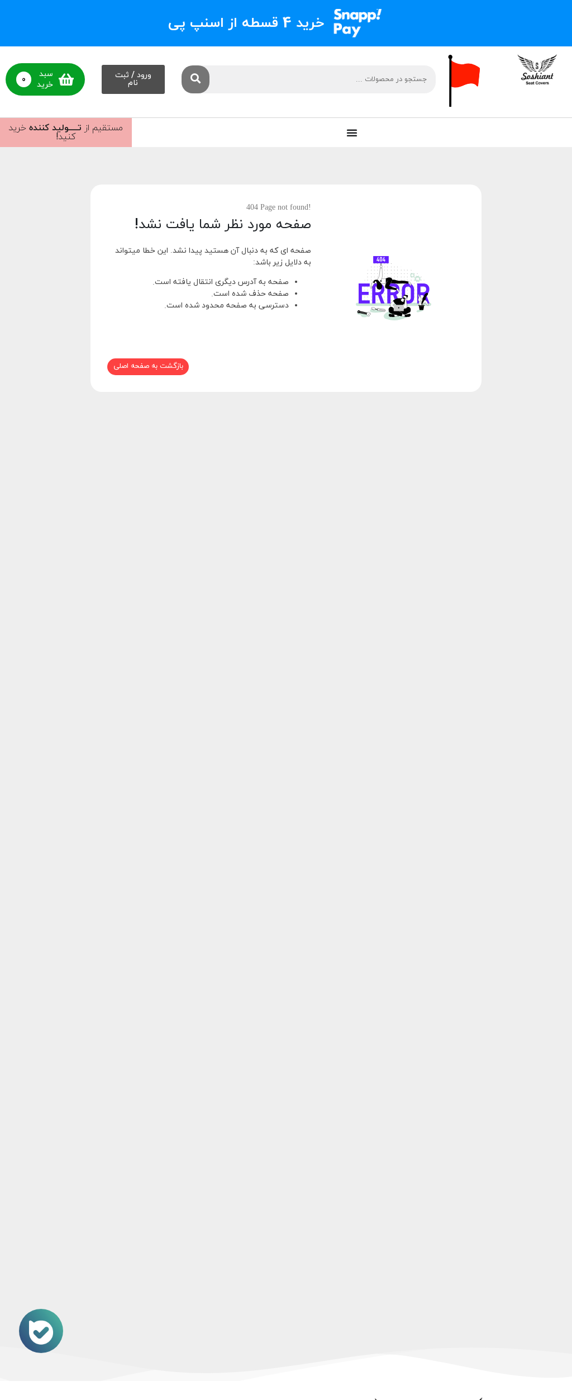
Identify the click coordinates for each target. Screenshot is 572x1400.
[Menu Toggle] (352, 132)
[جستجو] (195, 79)
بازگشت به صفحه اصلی (148, 366)
